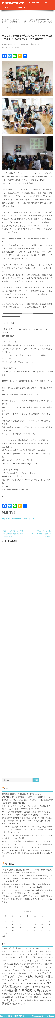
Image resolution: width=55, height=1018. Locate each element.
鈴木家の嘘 (34, 1000)
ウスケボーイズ (27, 957)
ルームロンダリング (39, 983)
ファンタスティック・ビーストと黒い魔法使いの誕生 (27, 974)
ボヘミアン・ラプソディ (16, 979)
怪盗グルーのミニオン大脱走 (17, 993)
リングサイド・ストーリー (22, 983)
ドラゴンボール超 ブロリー (18, 973)
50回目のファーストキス (33, 948)
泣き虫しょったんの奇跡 (17, 1000)
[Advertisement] (27, 659)
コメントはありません (11, 47)
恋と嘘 (33, 994)
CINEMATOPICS (12, 3)
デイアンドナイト (26, 970)
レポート (8, 28)
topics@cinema (9, 44)
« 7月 (4, 936)
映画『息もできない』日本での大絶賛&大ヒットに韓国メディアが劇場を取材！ (12, 534)
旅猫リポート (11, 997)
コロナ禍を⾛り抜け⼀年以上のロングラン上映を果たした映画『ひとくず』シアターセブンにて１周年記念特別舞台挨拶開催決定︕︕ (27, 829)
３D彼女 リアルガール (17, 1004)
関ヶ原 (6, 1003)
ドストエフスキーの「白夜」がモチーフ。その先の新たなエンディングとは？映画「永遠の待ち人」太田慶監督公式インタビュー (27, 878)
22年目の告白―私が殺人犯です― (13, 948)
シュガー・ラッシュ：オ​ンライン (18, 961)
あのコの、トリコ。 (26, 951)
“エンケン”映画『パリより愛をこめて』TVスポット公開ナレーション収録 (41, 534)
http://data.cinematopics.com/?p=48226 (19, 518)
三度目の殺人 (17, 987)
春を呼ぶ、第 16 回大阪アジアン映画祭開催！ (20, 841)
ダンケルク (15, 970)
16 (6, 927)
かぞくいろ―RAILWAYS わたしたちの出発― (24, 954)
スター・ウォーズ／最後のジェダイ (22, 966)
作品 (46, 2)
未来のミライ (24, 997)
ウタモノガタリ (41, 957)
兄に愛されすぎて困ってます (35, 987)
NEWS (6, 788)
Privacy (8, 7)
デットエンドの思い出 (40, 970)
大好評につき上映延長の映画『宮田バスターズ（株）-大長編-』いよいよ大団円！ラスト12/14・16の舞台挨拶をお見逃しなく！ (27, 821)
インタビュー (34, 2)
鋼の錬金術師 (45, 1000)
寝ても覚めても (27, 989)
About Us (21, 7)
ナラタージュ (35, 973)
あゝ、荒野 (39, 951)
